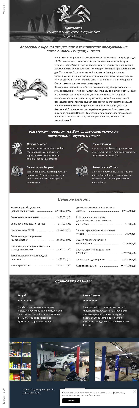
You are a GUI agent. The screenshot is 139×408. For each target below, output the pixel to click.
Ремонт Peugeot (36, 144)
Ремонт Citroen (101, 144)
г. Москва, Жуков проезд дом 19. (38, 389)
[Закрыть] (134, 391)
